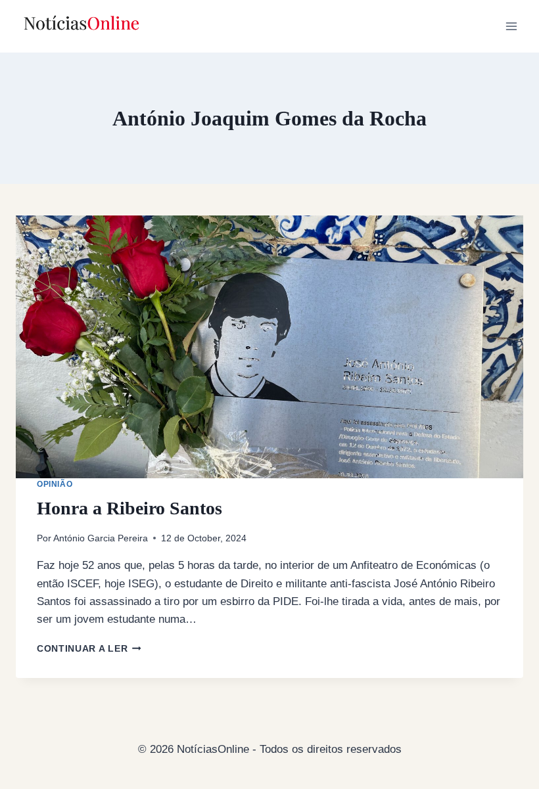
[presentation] (269, 346)
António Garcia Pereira (100, 538)
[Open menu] (511, 26)
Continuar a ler (89, 649)
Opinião (54, 484)
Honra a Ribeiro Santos (129, 508)
